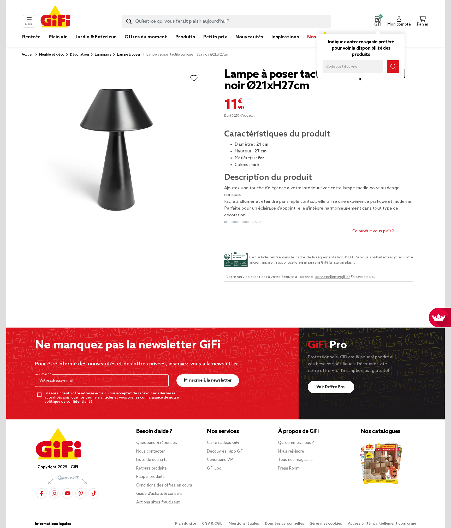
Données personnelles (284, 523)
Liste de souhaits (152, 460)
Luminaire (103, 55)
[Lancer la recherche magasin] (393, 66)
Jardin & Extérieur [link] (95, 37)
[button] (377, 21)
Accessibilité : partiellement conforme (382, 523)
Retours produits (151, 468)
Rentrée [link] (31, 37)
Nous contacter (150, 451)
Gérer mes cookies (326, 523)
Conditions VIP (220, 460)
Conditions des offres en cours (164, 485)
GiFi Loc (214, 468)
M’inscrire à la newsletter (208, 380)
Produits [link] (185, 37)
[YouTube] (67, 492)
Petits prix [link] (215, 37)
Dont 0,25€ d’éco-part (239, 115)
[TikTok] (93, 492)
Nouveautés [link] (249, 37)
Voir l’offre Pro (331, 386)
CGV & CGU (212, 523)
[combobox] (226, 21)
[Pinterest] (80, 492)
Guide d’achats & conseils (159, 493)
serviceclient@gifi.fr (332, 277)
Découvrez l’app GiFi (225, 451)
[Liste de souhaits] (194, 78)
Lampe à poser (129, 55)
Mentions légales (244, 523)
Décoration (79, 55)
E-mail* (44, 374)
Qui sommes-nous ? (296, 443)
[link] (185, 45)
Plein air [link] (58, 37)
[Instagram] (54, 492)
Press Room (289, 468)
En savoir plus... (341, 262)
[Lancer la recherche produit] (129, 21)
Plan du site (186, 523)
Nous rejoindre (291, 451)
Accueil (27, 55)
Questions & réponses (156, 443)
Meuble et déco (51, 55)
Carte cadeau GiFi (223, 443)
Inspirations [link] (285, 37)
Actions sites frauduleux (158, 502)
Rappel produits (150, 476)
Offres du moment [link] (145, 37)
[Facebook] (41, 492)
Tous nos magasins (295, 460)
